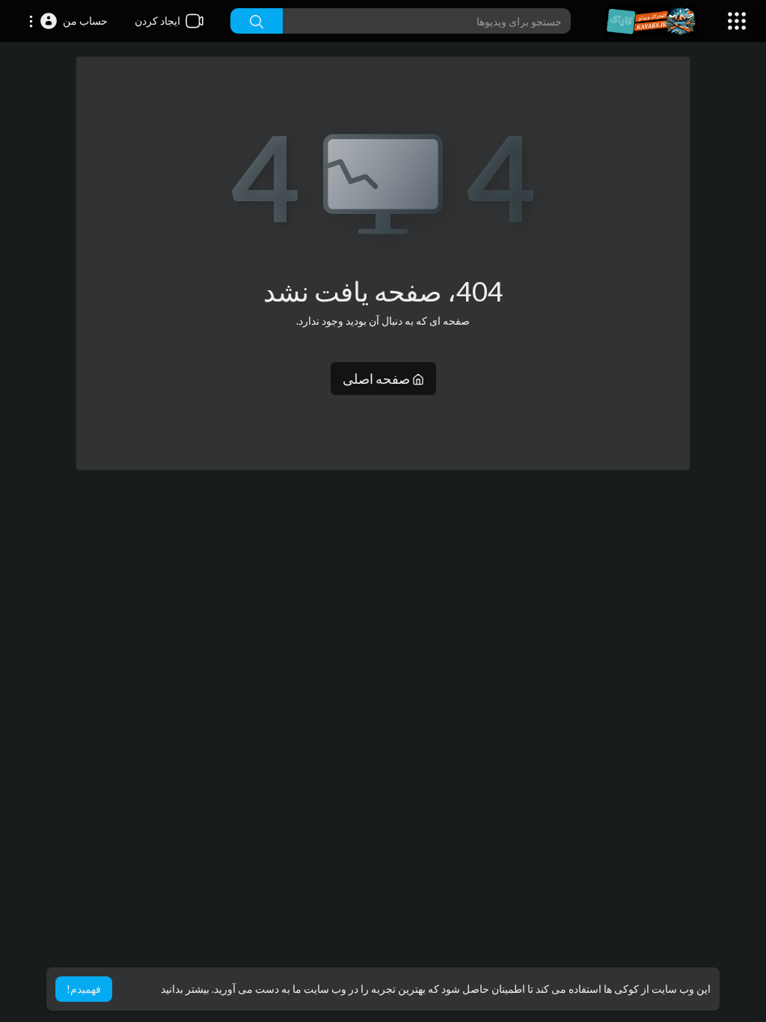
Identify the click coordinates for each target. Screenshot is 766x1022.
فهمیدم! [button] (84, 988)
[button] (68, 21)
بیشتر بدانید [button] (185, 988)
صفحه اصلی (377, 378)
